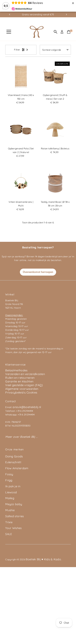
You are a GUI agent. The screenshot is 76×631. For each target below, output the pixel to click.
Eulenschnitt (13, 462)
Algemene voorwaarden (21, 389)
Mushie (10, 510)
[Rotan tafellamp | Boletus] (55, 129)
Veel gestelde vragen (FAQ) (24, 385)
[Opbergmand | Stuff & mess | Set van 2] (55, 76)
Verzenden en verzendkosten (25, 374)
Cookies (32, 392)
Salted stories (14, 516)
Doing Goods (14, 456)
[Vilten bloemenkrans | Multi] (20, 182)
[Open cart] (69, 32)
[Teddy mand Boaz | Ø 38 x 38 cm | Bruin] (55, 182)
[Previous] (9, 14)
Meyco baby (13, 504)
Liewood (11, 492)
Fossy (9, 474)
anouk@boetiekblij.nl (27, 407)
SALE (8, 534)
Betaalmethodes (16, 370)
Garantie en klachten (19, 381)
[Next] (66, 14)
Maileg (9, 498)
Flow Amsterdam (16, 468)
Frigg (8, 480)
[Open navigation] (8, 32)
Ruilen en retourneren (19, 377)
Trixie (8, 522)
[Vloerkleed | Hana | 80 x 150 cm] (20, 76)
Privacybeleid (14, 392)
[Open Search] (55, 32)
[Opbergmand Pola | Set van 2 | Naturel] (20, 129)
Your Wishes (13, 528)
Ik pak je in (12, 486)
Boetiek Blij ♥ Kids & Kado (43, 559)
